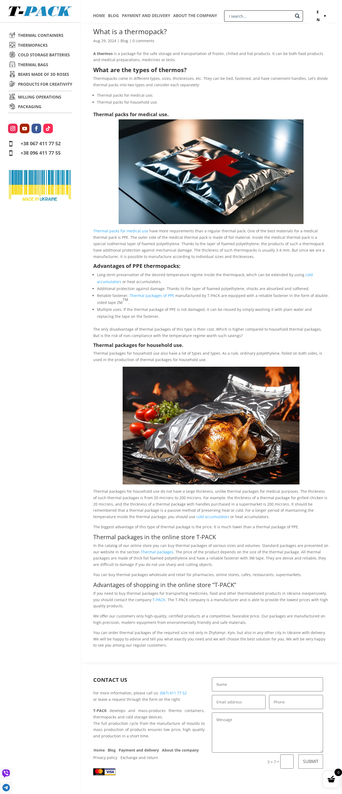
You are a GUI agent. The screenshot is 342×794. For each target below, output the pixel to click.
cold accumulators (212, 516)
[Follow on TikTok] (48, 128)
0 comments (143, 40)
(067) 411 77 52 (173, 692)
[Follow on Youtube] (24, 128)
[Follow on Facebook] (36, 128)
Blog (113, 16)
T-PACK (159, 599)
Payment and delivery (146, 16)
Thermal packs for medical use (120, 230)
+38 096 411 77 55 (41, 153)
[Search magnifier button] (297, 16)
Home (99, 16)
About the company (195, 16)
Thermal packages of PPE (152, 295)
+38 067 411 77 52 (41, 143)
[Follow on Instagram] (13, 128)
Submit (310, 761)
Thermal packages (157, 551)
